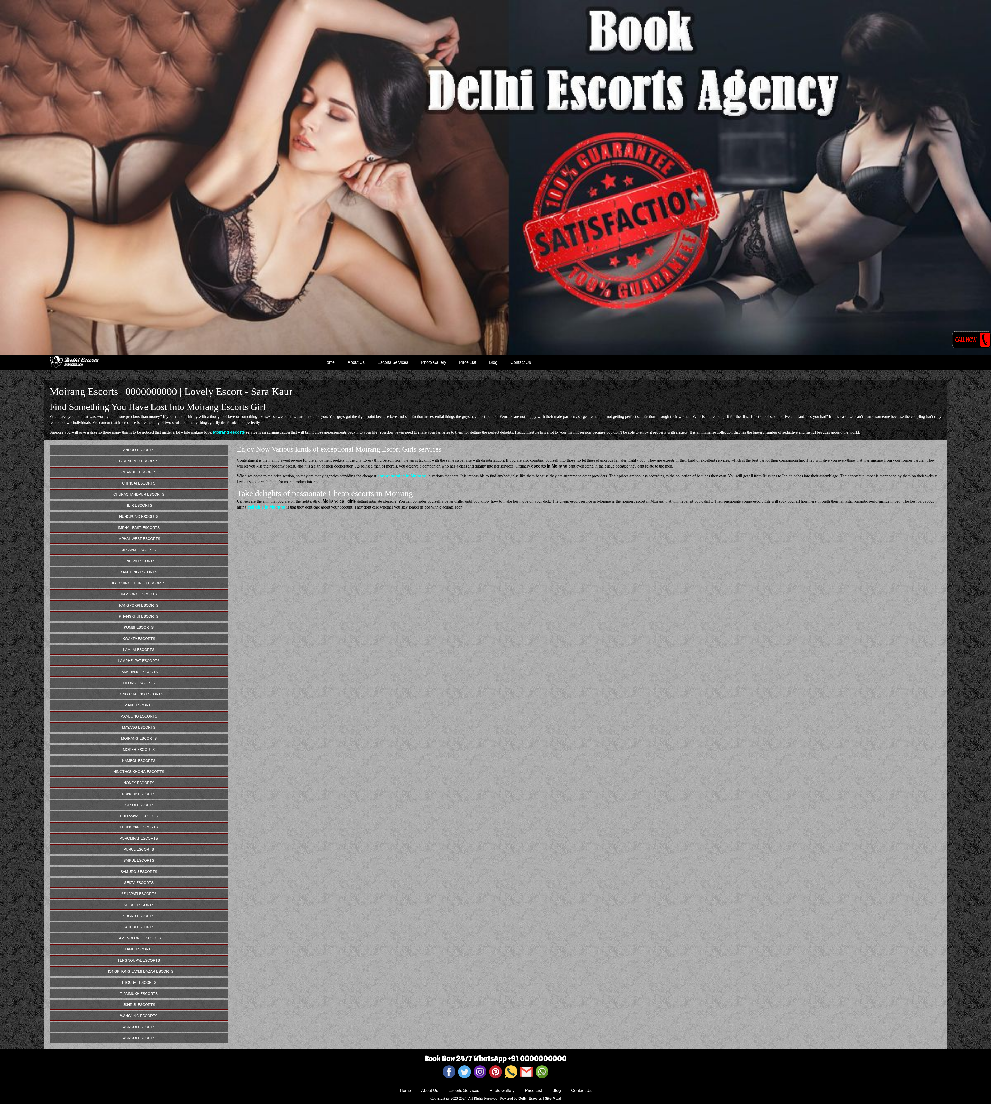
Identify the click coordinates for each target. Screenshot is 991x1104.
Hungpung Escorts (138, 516)
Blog (493, 362)
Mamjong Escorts (138, 716)
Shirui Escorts (139, 905)
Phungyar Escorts (139, 827)
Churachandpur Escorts (138, 494)
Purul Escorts (139, 849)
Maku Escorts (138, 705)
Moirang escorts (229, 432)
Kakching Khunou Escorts (138, 583)
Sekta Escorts (139, 883)
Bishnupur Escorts (138, 461)
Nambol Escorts (138, 761)
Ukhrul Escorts (138, 1005)
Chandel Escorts (138, 472)
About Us (356, 362)
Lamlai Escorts (138, 650)
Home (329, 362)
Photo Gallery (433, 362)
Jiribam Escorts (139, 561)
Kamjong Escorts (139, 594)
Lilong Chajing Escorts (139, 694)
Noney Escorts (138, 783)
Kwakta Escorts (139, 638)
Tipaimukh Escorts (139, 994)
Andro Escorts (138, 450)
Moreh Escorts (139, 749)
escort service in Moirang (402, 476)
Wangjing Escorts (138, 1016)
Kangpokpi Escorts (138, 605)
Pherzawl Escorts (139, 816)
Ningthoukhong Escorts (138, 772)
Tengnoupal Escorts (138, 960)
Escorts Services (393, 362)
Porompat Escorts (138, 838)
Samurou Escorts (139, 871)
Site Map (552, 1098)
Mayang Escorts (138, 727)
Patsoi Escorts (138, 805)
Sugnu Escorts (138, 916)
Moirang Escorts (139, 738)
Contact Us (520, 362)
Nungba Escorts (138, 794)
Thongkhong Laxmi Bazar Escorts (138, 971)
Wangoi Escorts (138, 1027)
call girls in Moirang (266, 507)
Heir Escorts (138, 505)
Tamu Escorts (139, 949)
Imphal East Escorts (139, 528)
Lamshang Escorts (138, 672)
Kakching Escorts (138, 572)
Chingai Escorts (138, 483)
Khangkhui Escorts (138, 616)
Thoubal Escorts (138, 982)
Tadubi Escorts (138, 927)
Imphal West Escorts (138, 539)
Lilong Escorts (139, 683)
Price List (467, 362)
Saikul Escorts (138, 860)
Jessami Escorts (139, 550)
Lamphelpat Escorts (138, 661)
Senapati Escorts (138, 894)
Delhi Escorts (530, 1098)
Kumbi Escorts (139, 627)
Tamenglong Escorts (139, 938)
